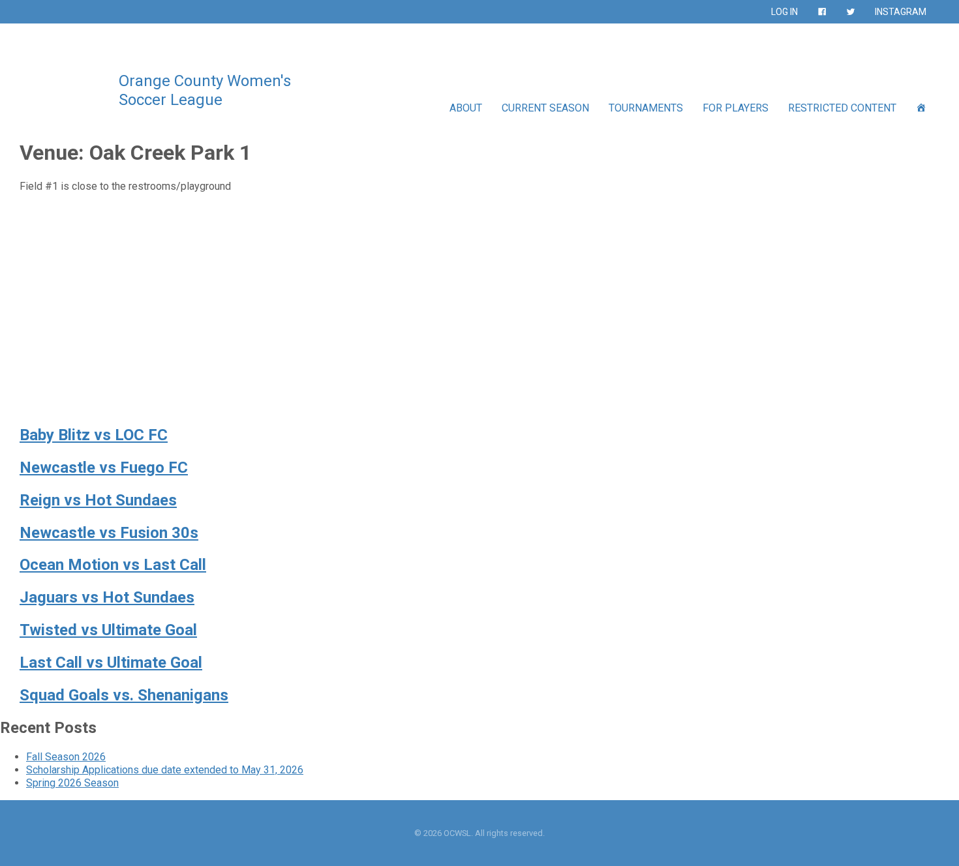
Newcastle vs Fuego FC (104, 467)
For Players (736, 108)
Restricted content (842, 108)
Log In (784, 12)
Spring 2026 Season (72, 783)
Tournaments (646, 108)
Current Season (545, 108)
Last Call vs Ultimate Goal (111, 662)
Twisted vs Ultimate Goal (108, 630)
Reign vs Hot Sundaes (98, 500)
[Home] (921, 108)
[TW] (850, 12)
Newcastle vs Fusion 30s (109, 533)
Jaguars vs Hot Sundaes (107, 597)
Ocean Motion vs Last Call (113, 565)
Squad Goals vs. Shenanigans (124, 695)
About (465, 108)
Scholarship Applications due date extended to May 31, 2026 (164, 770)
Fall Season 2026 (66, 757)
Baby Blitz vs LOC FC (94, 435)
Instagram (900, 12)
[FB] (822, 12)
